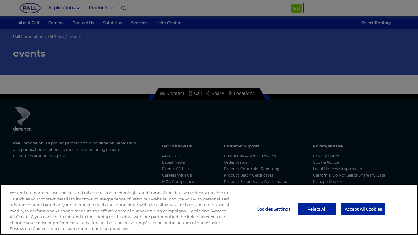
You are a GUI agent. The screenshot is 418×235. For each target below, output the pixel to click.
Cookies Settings (273, 208)
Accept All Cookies (363, 208)
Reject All (317, 208)
